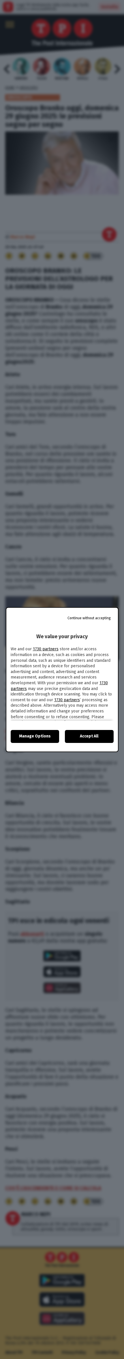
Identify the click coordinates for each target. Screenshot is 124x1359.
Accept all (89, 736)
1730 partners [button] (46, 649)
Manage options (35, 736)
